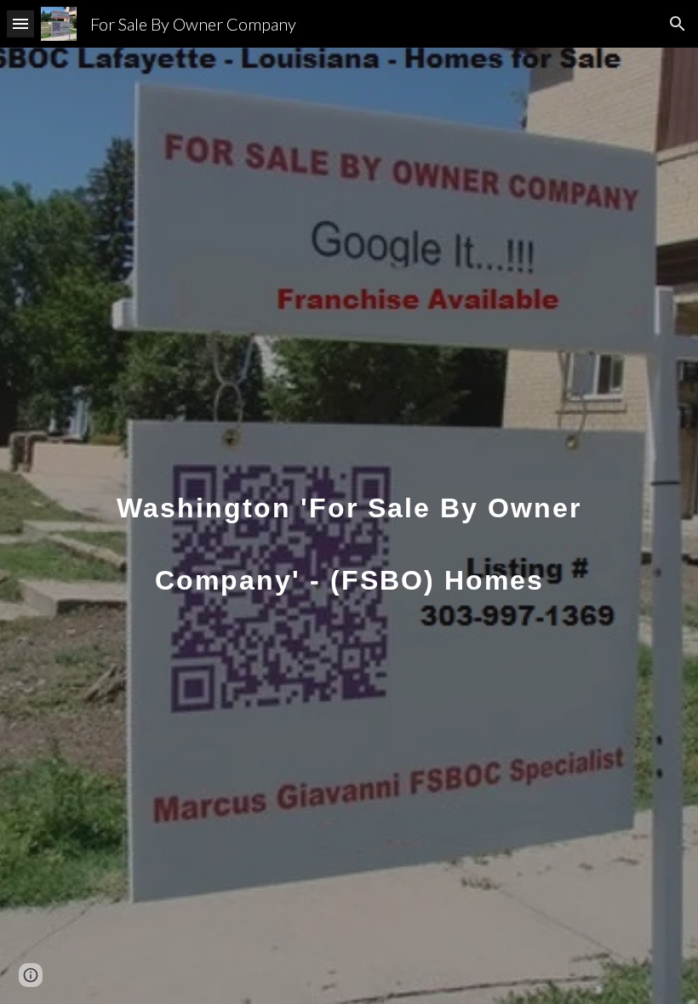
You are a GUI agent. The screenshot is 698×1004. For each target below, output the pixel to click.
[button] (20, 23)
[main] (349, 526)
